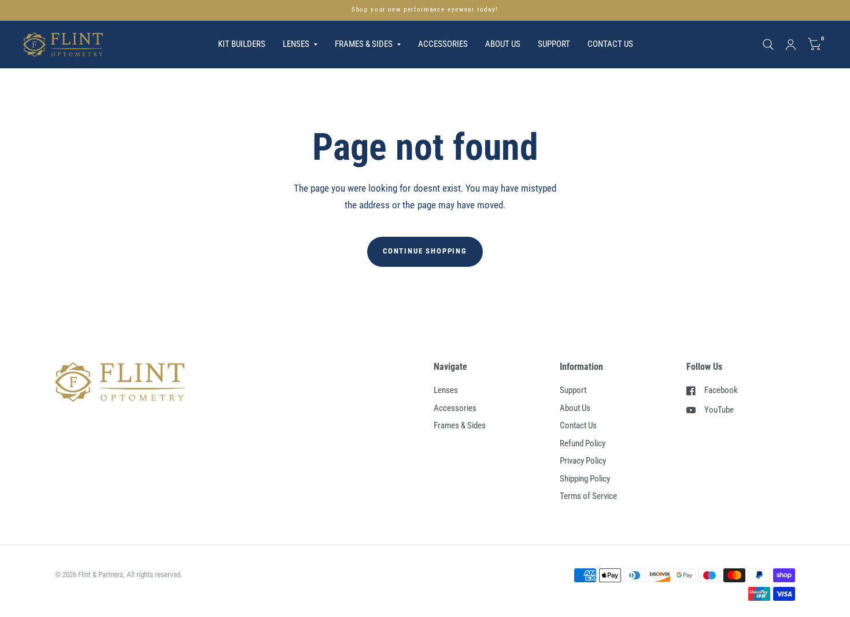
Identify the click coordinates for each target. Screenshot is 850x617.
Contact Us (610, 44)
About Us (502, 44)
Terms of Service (588, 496)
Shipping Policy (585, 478)
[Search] (768, 44)
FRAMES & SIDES (364, 44)
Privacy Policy (583, 461)
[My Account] (790, 44)
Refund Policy (582, 443)
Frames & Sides (460, 425)
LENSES (296, 44)
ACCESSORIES (443, 44)
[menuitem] (241, 44)
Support (554, 44)
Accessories (455, 408)
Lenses (446, 390)
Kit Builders (241, 44)
